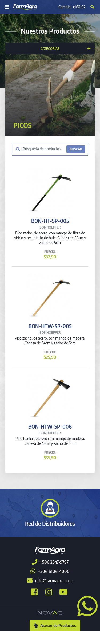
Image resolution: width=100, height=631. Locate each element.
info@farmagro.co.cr (54, 580)
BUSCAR (76, 149)
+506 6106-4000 (54, 571)
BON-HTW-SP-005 (50, 326)
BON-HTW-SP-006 (50, 426)
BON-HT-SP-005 (50, 221)
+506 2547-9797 (54, 562)
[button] (85, 605)
